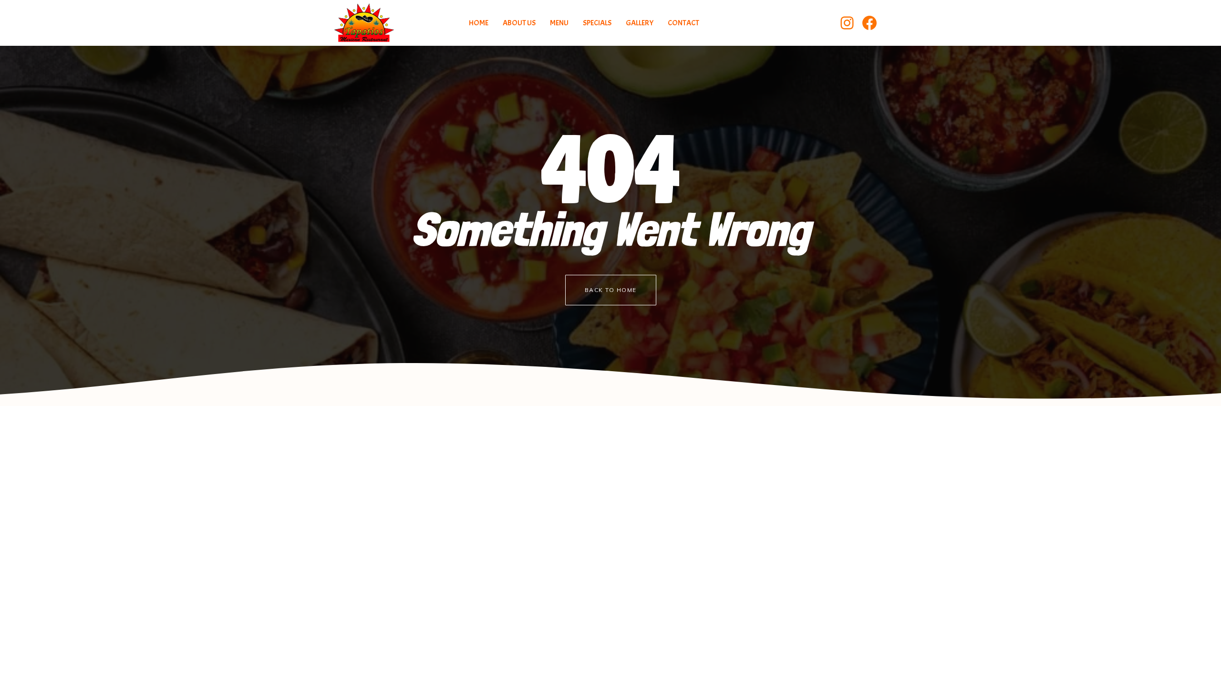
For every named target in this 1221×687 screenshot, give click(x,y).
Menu (559, 23)
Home (478, 23)
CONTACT (683, 23)
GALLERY (639, 23)
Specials (597, 23)
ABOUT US (519, 23)
